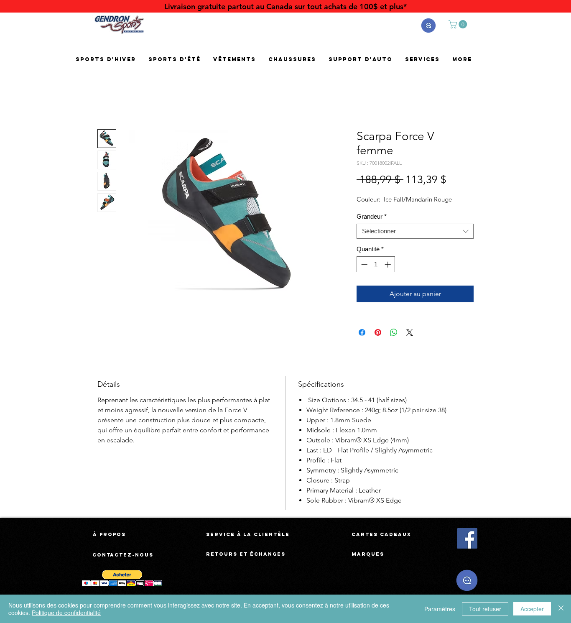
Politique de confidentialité (66, 612)
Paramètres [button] (439, 609)
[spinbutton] (376, 264)
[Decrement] (363, 264)
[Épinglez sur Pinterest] (378, 332)
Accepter (532, 609)
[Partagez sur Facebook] (362, 332)
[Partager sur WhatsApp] (394, 332)
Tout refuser (485, 609)
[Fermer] (561, 608)
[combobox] (415, 231)
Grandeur (372, 216)
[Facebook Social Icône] (467, 538)
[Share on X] (410, 332)
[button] (428, 25)
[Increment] (388, 264)
